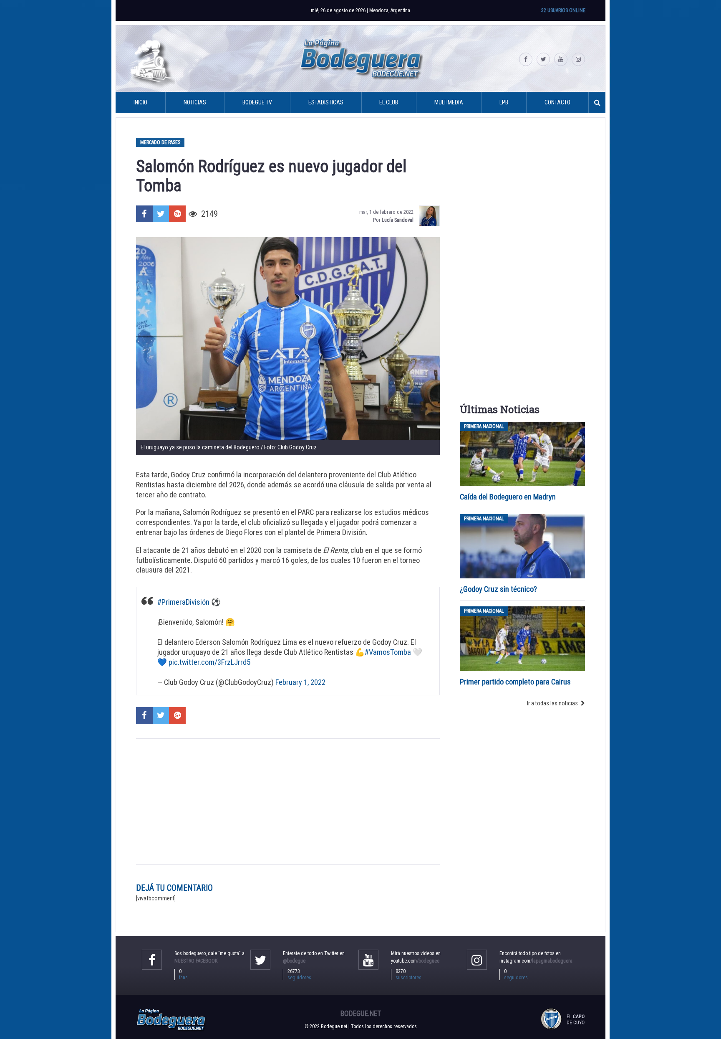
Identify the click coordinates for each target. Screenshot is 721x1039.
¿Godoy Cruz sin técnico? (499, 589)
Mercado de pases (160, 142)
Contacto (557, 102)
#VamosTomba (388, 652)
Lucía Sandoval (397, 220)
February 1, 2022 (300, 682)
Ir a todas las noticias (552, 703)
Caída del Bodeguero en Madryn (508, 496)
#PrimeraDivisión (183, 602)
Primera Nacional (484, 426)
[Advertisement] (288, 801)
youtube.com (415, 961)
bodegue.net (360, 1013)
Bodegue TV (257, 102)
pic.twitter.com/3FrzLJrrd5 (209, 662)
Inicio (140, 102)
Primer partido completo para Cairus (515, 681)
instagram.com (535, 961)
